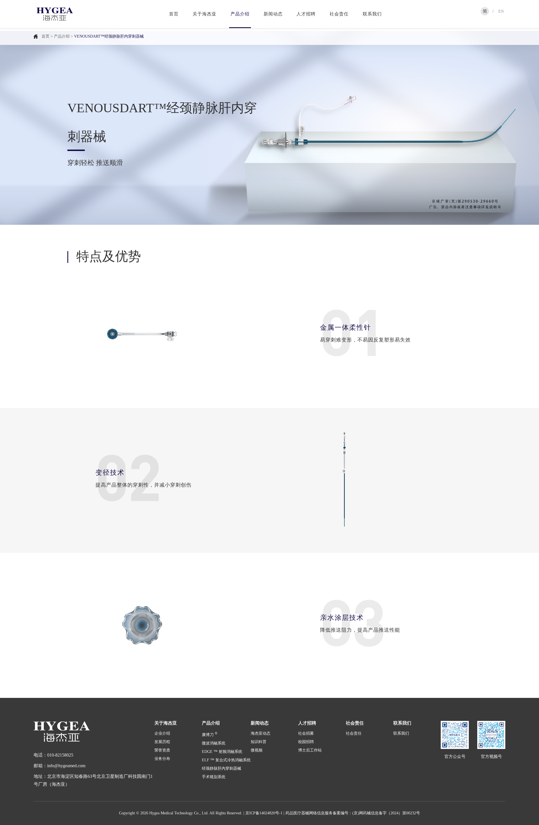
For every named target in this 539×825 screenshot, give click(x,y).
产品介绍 (240, 14)
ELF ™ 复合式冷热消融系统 (226, 760)
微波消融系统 (213, 743)
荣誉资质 (162, 750)
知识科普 (258, 742)
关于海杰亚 (204, 14)
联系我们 (372, 14)
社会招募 (306, 733)
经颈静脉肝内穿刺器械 (221, 768)
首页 (174, 14)
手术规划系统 (213, 777)
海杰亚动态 (260, 733)
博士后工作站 (310, 750)
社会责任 (339, 14)
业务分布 (162, 759)
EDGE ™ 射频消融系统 (222, 752)
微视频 (256, 750)
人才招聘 (306, 14)
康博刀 (209, 735)
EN (501, 11)
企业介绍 (162, 733)
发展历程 (162, 742)
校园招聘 (306, 742)
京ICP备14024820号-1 (263, 813)
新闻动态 (273, 14)
